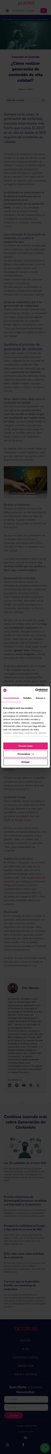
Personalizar (24, 754)
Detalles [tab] (27, 698)
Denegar (25, 762)
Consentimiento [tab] (11, 698)
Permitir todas (26, 746)
